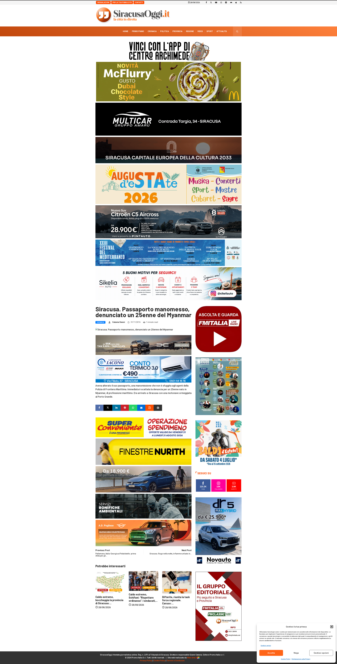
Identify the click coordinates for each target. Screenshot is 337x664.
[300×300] (218, 443)
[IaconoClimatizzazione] (143, 369)
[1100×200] (168, 149)
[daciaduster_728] (143, 344)
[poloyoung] (143, 479)
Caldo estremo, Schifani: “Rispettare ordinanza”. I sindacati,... (109, 597)
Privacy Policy (146, 661)
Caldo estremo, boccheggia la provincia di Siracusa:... (176, 600)
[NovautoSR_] (218, 531)
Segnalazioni (103, 2)
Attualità (222, 31)
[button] (331, 626)
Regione (190, 31)
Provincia (177, 31)
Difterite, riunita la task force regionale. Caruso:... (142, 600)
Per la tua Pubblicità (122, 2)
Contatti (139, 2)
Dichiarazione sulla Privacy (301, 659)
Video (200, 31)
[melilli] (218, 386)
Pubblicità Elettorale (215, 41)
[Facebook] (206, 2)
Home (125, 31)
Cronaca (152, 31)
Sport (210, 31)
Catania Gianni (118, 322)
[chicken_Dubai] (168, 81)
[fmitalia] (168, 252)
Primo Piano (138, 31)
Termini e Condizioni (176, 661)
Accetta (271, 653)
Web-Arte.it (192, 658)
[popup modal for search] (237, 31)
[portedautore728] (143, 451)
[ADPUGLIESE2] (143, 532)
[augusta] (168, 184)
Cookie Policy (285, 659)
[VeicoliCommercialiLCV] (168, 119)
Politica (164, 31)
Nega (296, 653)
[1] (218, 606)
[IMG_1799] (143, 427)
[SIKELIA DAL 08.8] (168, 283)
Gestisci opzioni (321, 653)
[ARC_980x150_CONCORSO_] (168, 50)
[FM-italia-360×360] (218, 329)
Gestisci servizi (266, 645)
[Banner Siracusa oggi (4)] (168, 221)
